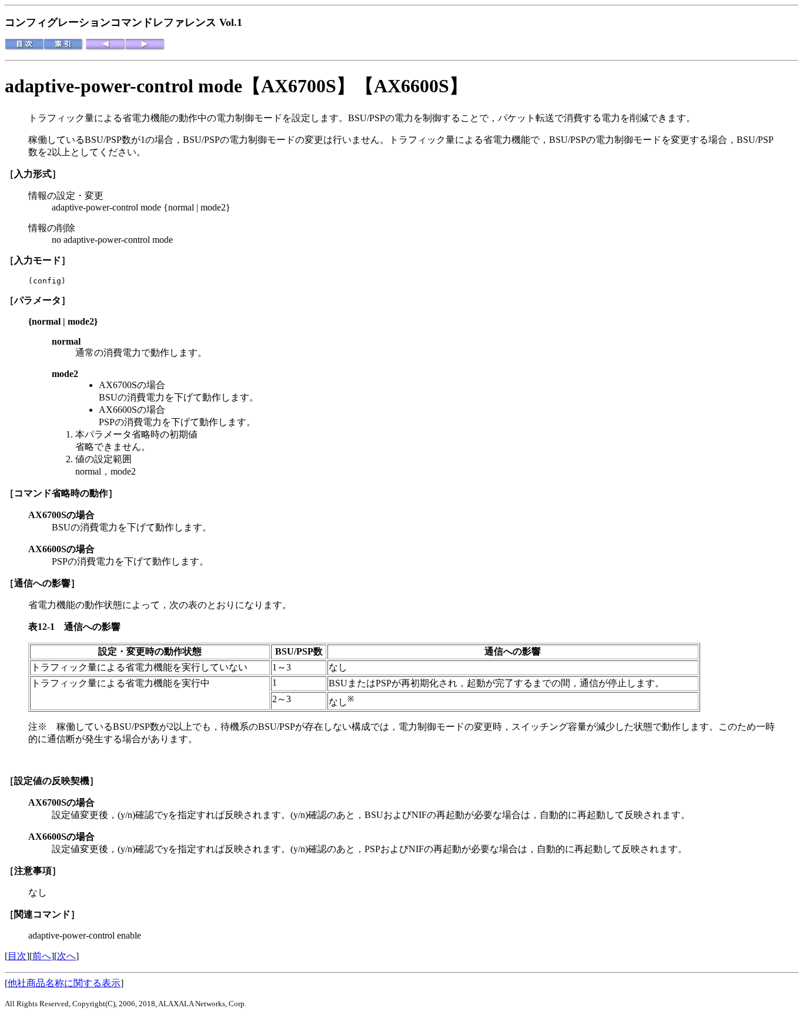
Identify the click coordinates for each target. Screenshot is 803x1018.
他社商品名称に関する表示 (64, 983)
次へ (66, 956)
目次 (17, 956)
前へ (41, 956)
